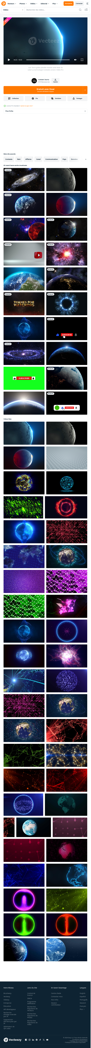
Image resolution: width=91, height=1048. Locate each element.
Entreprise (7, 1002)
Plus (54, 4)
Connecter (79, 3)
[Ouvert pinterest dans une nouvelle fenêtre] (37, 1039)
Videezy (6, 999)
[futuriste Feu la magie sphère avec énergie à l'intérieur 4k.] (66, 924)
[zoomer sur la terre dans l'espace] (24, 203)
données (74, 158)
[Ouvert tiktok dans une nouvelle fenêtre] (40, 1039)
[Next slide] (82, 158)
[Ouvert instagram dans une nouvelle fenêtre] (29, 1039)
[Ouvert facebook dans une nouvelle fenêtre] (26, 1039)
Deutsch (81, 1002)
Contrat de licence (31, 993)
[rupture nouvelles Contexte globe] (24, 948)
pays (64, 158)
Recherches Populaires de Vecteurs (32, 1008)
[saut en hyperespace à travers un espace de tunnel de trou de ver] (66, 253)
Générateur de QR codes (9, 1026)
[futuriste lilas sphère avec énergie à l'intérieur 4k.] (24, 899)
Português (82, 999)
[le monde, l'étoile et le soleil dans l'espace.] (66, 228)
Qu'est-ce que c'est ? (26, 106)
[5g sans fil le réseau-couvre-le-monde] (24, 679)
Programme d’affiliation (31, 1002)
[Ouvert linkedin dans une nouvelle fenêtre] (33, 1039)
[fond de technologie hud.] (66, 302)
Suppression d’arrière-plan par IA (9, 1020)
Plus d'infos (9, 110)
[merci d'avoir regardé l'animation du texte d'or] (24, 302)
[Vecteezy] (3, 3)
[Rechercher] (80, 9)
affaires (28, 158)
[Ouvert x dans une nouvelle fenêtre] (44, 1039)
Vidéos (32, 4)
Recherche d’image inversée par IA (9, 1013)
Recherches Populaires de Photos (32, 1015)
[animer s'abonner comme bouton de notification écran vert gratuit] (24, 377)
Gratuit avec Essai (45, 90)
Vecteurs (11, 4)
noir (19, 158)
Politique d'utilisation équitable (73, 1041)
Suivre (55, 82)
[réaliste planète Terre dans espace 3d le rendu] (66, 948)
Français (81, 1005)
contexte (8, 158)
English (81, 992)
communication (51, 158)
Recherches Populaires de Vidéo (32, 1021)
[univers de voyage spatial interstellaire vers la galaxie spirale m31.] (24, 352)
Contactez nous (55, 995)
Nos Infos (53, 999)
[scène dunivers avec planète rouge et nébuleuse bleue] (24, 228)
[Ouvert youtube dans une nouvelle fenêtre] (47, 1039)
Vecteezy (7, 995)
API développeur (10, 1008)
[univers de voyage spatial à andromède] (24, 178)
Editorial (44, 4)
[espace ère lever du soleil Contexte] (24, 402)
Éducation (7, 1005)
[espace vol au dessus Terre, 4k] (66, 377)
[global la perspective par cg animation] (24, 555)
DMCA (29, 997)
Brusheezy (7, 992)
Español (81, 995)
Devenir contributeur (54, 1003)
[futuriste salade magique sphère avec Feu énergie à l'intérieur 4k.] (24, 924)
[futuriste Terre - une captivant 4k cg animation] (24, 729)
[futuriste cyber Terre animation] (66, 555)
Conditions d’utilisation (78, 1038)
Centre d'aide (55, 992)
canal (38, 158)
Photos (22, 4)
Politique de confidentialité (77, 1040)
